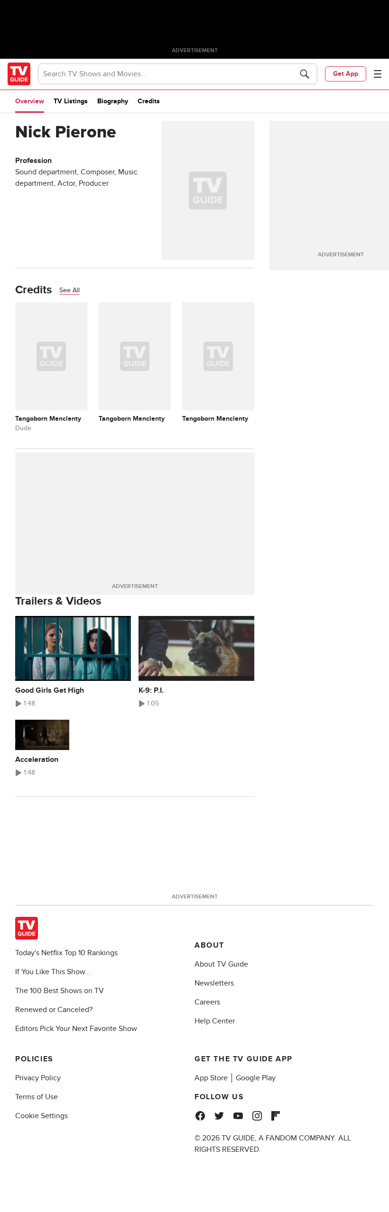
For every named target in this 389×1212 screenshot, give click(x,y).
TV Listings (71, 101)
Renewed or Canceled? (54, 1009)
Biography (112, 101)
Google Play (256, 1078)
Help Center (214, 1021)
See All (69, 290)
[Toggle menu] (377, 74)
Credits (149, 101)
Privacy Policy (38, 1078)
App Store (211, 1078)
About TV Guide (221, 964)
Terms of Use (36, 1097)
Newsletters (214, 983)
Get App (345, 74)
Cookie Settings (41, 1116)
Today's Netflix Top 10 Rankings (66, 953)
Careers (207, 1002)
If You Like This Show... (53, 972)
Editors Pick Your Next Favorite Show (76, 1028)
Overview (29, 101)
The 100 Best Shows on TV (59, 990)
